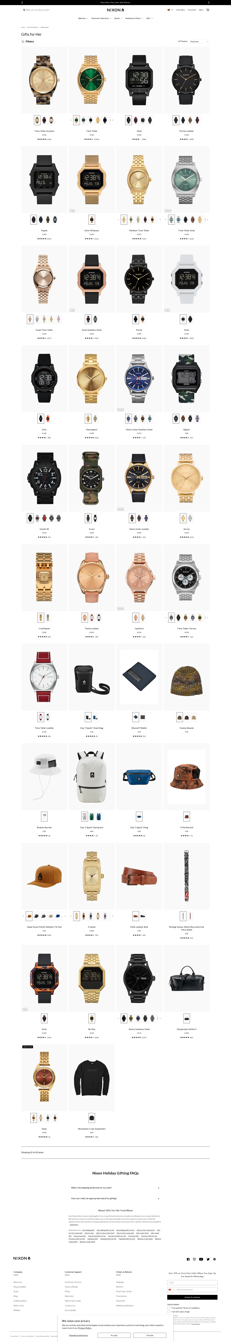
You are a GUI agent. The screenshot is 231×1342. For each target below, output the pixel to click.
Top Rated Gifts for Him (127, 1239)
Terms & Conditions (173, 1304)
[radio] (37, 120)
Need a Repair (71, 1286)
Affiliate (17, 1310)
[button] (83, 18)
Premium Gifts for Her (149, 1236)
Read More (74, 1225)
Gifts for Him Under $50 (125, 1233)
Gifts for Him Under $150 (105, 1233)
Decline (149, 1335)
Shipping (120, 1282)
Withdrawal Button (124, 1305)
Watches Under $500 (87, 1242)
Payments (120, 1300)
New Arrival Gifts (80, 1236)
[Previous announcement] (22, 2)
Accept (114, 1335)
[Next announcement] (209, 2)
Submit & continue (192, 1297)
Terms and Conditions (27, 1336)
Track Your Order (124, 1291)
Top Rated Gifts (92, 1239)
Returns (119, 1286)
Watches (82, 18)
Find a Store (192, 10)
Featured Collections (100, 18)
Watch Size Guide (73, 1300)
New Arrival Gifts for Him (117, 1236)
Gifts (148, 18)
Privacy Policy (15, 1336)
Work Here (19, 1305)
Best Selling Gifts (33, 27)
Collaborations (20, 1300)
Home (23, 27)
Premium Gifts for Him (77, 1239)
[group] (42, 139)
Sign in (201, 10)
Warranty (69, 1296)
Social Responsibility (43, 1336)
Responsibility (20, 1286)
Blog (16, 1296)
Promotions (121, 1296)
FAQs (67, 1291)
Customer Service (73, 1282)
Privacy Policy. (85, 1328)
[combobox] (37, 10)
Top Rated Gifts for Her (108, 1239)
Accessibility (70, 1310)
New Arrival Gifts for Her (97, 1236)
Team (16, 1291)
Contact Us (70, 1305)
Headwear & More (132, 18)
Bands (117, 18)
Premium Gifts (133, 1236)
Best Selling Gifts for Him (125, 1230)
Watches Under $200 (145, 1239)
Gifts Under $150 (142, 1233)
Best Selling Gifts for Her (105, 1230)
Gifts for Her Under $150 (146, 1230)
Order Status (180, 10)
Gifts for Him (89, 1233)
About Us (18, 1282)
